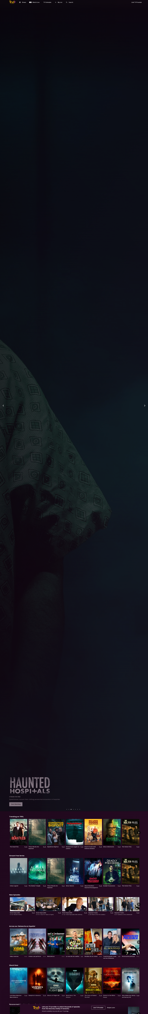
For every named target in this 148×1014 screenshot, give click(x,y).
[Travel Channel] (13, 2)
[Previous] (3, 405)
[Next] (144, 405)
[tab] (66, 809)
